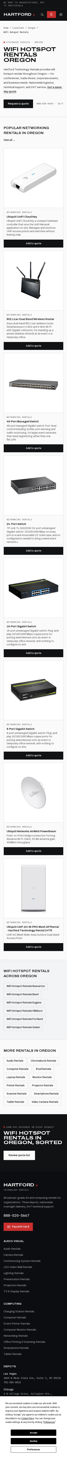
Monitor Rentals (42, 1077)
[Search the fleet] (42, 14)
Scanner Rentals (16, 1093)
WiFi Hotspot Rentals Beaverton (26, 986)
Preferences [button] (49, 1422)
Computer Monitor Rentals (20, 1329)
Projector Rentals (42, 1085)
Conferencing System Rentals (22, 1261)
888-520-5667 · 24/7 (50, 103)
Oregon (32, 27)
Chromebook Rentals (43, 1060)
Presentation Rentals (17, 1279)
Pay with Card (20, 1226)
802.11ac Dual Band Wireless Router (30, 319)
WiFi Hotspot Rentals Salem (23, 1027)
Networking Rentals (16, 1335)
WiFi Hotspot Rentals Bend (22, 994)
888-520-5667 (16, 1215)
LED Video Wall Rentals (18, 1267)
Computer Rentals (17, 1069)
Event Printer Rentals (17, 1323)
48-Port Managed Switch (23, 421)
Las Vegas (10, 1373)
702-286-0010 (12, 1382)
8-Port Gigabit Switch (20, 728)
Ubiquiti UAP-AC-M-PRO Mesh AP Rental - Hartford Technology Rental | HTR (33, 928)
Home (6, 27)
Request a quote (18, 103)
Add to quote (33, 243)
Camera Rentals (13, 1254)
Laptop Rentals (16, 1077)
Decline (33, 1441)
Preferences (33, 1449)
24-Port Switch (16, 524)
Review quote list (19, 1155)
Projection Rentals (15, 1285)
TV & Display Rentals (16, 1291)
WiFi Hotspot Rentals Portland (25, 1019)
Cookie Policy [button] (27, 1418)
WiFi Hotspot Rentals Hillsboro (25, 1011)
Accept (33, 1433)
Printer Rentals (15, 1085)
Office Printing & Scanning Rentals (24, 1341)
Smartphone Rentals (46, 1093)
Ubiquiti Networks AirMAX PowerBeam (31, 831)
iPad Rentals (43, 1069)
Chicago (9, 1389)
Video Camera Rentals (45, 1102)
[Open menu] (61, 14)
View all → (9, 140)
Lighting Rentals (14, 1273)
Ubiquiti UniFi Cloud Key (22, 216)
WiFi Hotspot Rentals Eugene (24, 1002)
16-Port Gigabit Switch (21, 626)
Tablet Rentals (15, 1102)
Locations (18, 27)
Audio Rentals (15, 1060)
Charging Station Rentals (19, 1311)
